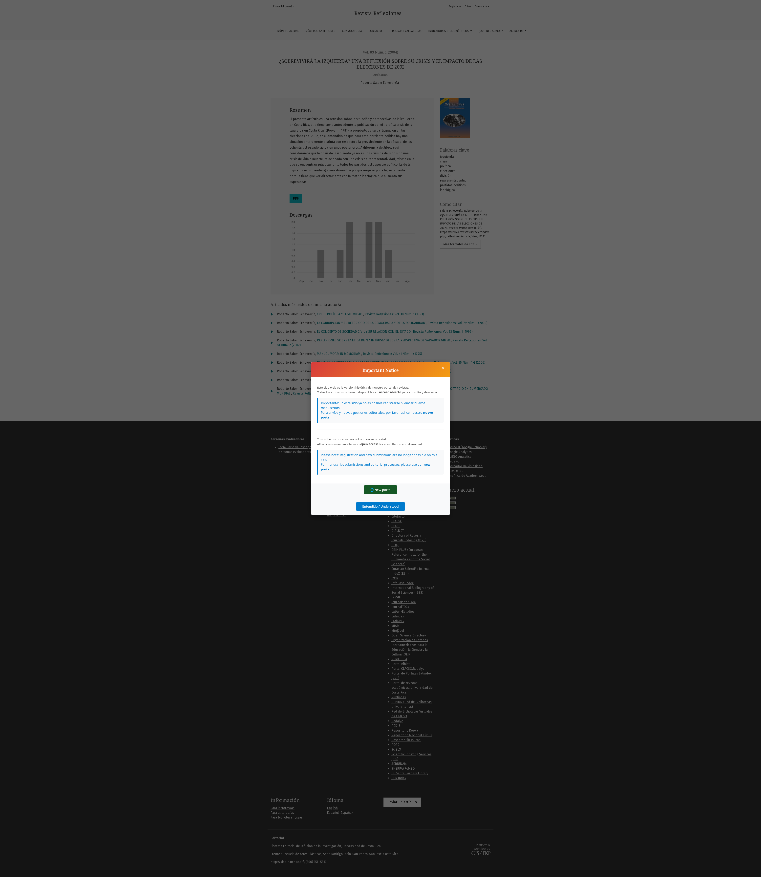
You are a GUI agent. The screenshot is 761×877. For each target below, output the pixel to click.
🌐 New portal (380, 490)
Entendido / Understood (380, 506)
